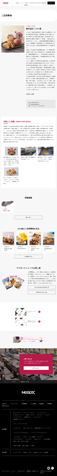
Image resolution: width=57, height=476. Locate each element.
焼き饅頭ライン (27, 417)
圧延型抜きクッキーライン (19, 419)
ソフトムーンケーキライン (29, 412)
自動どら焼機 (25, 445)
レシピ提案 (33, 403)
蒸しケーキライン (17, 412)
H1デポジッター (37, 439)
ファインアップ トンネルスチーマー (21, 432)
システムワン (40, 436)
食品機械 (4, 429)
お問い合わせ (51, 2)
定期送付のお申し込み (41, 292)
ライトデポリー (28, 439)
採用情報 (49, 403)
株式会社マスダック (28, 392)
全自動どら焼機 (30, 94)
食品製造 (41, 403)
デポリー (25, 436)
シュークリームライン (42, 412)
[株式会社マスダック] (5, 3)
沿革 (30, 452)
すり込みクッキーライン (18, 414)
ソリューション (14, 403)
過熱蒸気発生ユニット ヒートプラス (42, 428)
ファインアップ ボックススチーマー (39, 432)
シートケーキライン (37, 417)
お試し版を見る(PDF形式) (41, 287)
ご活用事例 (13, 381)
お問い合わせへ (36, 368)
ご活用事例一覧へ (28, 256)
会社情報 (4, 452)
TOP (5, 381)
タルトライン (40, 414)
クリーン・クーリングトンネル (20, 423)
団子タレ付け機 (24, 441)
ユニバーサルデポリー (18, 439)
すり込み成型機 (46, 439)
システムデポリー (17, 436)
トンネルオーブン (17, 428)
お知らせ (4, 403)
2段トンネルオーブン (28, 428)
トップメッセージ (17, 452)
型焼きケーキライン (30, 414)
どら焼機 (32, 445)
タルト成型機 (32, 436)
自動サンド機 (16, 441)
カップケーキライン (17, 417)
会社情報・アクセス (37, 452)
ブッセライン (48, 414)
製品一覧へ (28, 217)
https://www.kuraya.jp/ (35, 104)
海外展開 (46, 452)
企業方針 (25, 452)
